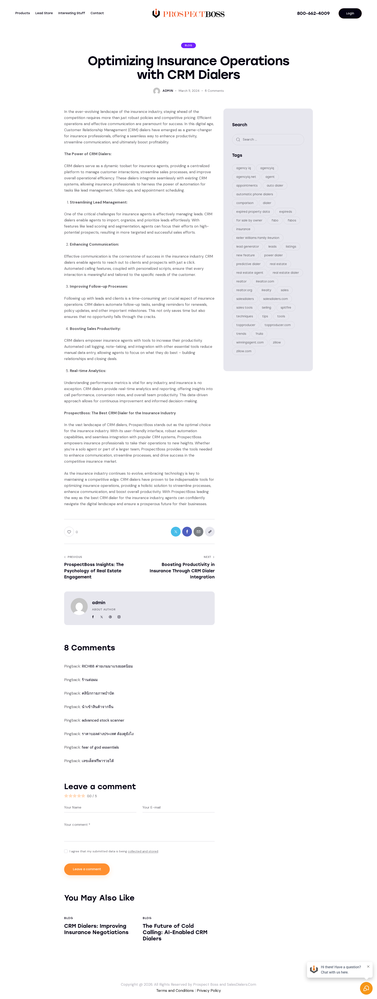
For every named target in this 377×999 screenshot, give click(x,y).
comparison (245, 202)
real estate (278, 263)
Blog (188, 45)
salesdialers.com (275, 298)
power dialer (273, 255)
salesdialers (245, 298)
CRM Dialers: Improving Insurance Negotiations (96, 929)
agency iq (243, 168)
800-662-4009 (313, 13)
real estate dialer (286, 272)
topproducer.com (278, 324)
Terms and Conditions (175, 990)
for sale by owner (249, 220)
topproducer (245, 324)
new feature (245, 255)
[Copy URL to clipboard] (210, 532)
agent (270, 176)
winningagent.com (250, 342)
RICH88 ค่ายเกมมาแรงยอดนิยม (107, 666)
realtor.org (244, 290)
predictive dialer (248, 263)
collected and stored (143, 851)
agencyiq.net (246, 176)
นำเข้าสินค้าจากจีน (97, 706)
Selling (266, 307)
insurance (243, 229)
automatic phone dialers (254, 194)
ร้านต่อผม (90, 679)
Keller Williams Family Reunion (257, 237)
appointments (246, 185)
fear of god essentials (100, 747)
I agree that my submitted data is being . (114, 851)
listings (291, 246)
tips (265, 316)
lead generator (247, 246)
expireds (285, 211)
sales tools (244, 307)
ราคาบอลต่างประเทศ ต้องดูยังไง (108, 733)
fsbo (275, 220)
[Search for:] (268, 139)
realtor (241, 281)
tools (281, 316)
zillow (277, 342)
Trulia (259, 333)
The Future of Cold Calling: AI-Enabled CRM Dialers (175, 932)
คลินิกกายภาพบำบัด (98, 693)
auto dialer (275, 185)
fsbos (292, 220)
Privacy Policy (209, 990)
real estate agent (249, 272)
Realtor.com (265, 281)
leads (272, 246)
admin (98, 602)
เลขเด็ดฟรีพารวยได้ (98, 760)
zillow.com (243, 351)
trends (241, 333)
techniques (244, 316)
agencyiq (267, 168)
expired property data (253, 211)
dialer (267, 202)
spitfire (286, 307)
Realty (266, 290)
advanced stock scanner (103, 720)
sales (284, 290)
